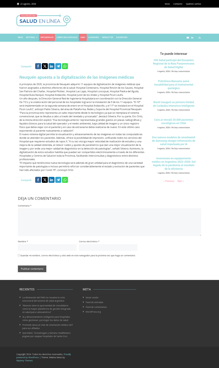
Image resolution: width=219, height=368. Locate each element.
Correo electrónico (89, 241)
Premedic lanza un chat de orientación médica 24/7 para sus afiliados (47, 326)
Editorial (30, 37)
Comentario (24, 205)
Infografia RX (47, 37)
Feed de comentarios (96, 306)
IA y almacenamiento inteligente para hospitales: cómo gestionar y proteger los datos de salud (46, 318)
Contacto (177, 3)
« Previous (168, 181)
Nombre (23, 241)
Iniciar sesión (92, 297)
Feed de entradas (94, 302)
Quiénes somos (193, 3)
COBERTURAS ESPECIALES (66, 37)
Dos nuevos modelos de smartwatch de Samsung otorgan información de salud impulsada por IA (173, 141)
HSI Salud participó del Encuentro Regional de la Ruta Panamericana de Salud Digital (173, 64)
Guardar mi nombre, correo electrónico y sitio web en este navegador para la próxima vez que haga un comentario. (78, 255)
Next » (180, 181)
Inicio (167, 3)
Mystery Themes (24, 360)
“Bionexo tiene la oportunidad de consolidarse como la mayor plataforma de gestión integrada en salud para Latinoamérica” (46, 308)
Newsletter (107, 37)
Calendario (93, 37)
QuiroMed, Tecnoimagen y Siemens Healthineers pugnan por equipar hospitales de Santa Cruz (46, 334)
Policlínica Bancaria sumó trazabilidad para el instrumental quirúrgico (173, 85)
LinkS (82, 37)
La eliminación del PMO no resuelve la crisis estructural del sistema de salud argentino (44, 299)
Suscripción (121, 37)
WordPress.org (93, 311)
